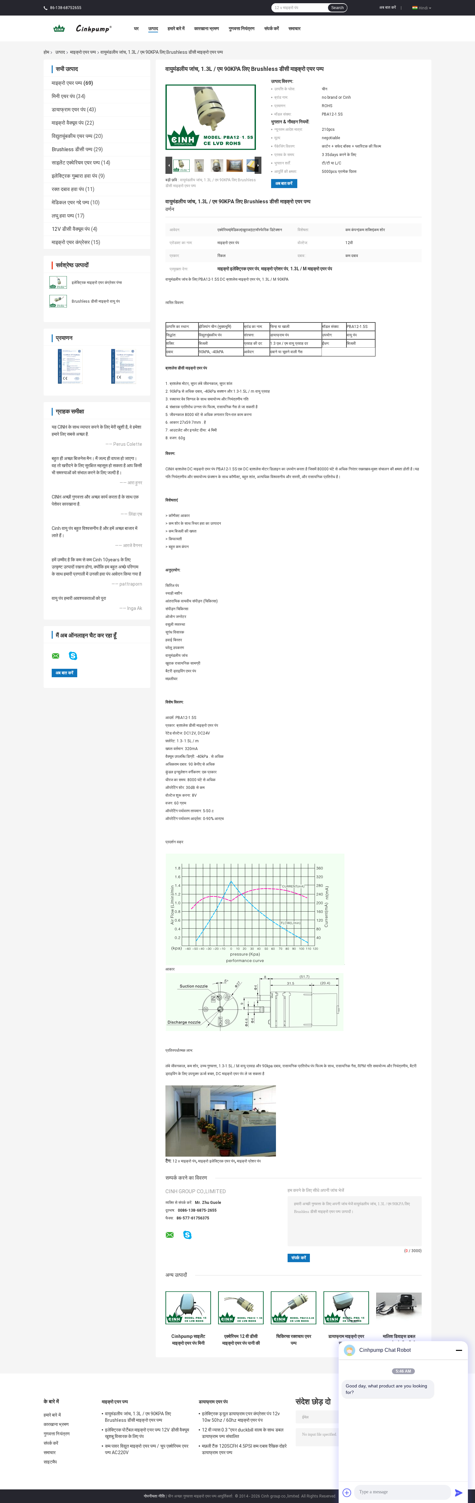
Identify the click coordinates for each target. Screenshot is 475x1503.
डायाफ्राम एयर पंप (69, 110)
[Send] (459, 1493)
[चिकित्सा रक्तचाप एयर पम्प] (293, 1307)
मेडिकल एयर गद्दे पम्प (70, 202)
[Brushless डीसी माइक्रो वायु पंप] (58, 300)
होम (46, 52)
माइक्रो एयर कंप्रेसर (71, 242)
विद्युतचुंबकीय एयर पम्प (72, 136)
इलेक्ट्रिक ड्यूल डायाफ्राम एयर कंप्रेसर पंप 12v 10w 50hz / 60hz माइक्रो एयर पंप (241, 1417)
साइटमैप (50, 1461)
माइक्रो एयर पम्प (83, 52)
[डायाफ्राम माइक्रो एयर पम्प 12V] (346, 1307)
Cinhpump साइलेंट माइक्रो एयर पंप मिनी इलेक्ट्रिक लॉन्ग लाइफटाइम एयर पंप (188, 1340)
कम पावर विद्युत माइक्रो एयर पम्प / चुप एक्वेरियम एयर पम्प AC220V (146, 1449)
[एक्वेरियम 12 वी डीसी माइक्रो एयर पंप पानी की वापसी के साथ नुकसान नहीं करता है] (241, 1307)
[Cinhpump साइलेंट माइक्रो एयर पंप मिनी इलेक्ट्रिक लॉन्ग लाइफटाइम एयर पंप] (188, 1307)
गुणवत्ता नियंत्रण (242, 28)
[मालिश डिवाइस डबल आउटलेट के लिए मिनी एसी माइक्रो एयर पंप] (399, 1307)
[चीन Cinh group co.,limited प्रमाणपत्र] (70, 366)
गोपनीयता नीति (154, 1496)
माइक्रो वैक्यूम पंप (68, 123)
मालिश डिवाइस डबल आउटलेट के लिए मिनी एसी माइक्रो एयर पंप (399, 1340)
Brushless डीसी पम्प (72, 149)
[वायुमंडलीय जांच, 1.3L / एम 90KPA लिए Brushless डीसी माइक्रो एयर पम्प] (210, 117)
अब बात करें (387, 7)
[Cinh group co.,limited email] (60, 656)
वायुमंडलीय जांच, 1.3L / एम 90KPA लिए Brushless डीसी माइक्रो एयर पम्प (138, 1417)
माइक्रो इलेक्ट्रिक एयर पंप (216, 1161)
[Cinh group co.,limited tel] (205, 1241)
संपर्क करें (271, 28)
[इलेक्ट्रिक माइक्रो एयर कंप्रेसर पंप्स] (58, 282)
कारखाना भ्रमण (206, 28)
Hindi (423, 8)
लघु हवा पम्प (63, 216)
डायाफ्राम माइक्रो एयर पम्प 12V (346, 1340)
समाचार (295, 28)
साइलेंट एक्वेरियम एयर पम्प (76, 163)
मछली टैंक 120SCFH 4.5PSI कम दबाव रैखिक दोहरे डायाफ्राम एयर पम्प (244, 1449)
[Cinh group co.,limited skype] (77, 656)
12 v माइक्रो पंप (184, 1161)
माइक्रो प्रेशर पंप (249, 1161)
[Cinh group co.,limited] (79, 28)
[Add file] (347, 1493)
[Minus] (459, 1350)
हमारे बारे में (176, 28)
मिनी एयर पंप (63, 96)
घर (136, 28)
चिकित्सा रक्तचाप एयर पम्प (293, 1340)
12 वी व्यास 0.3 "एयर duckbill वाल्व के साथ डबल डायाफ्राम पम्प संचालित (242, 1433)
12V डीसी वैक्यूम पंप (71, 229)
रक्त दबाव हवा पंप (68, 189)
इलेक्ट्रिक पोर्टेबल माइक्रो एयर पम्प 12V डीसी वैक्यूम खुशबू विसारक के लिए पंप (147, 1433)
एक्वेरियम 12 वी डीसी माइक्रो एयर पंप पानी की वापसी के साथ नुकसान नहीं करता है (241, 1340)
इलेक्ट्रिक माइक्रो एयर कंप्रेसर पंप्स (97, 282)
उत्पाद (153, 28)
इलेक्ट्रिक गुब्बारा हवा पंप (74, 176)
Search (337, 8)
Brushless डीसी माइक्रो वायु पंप (96, 301)
